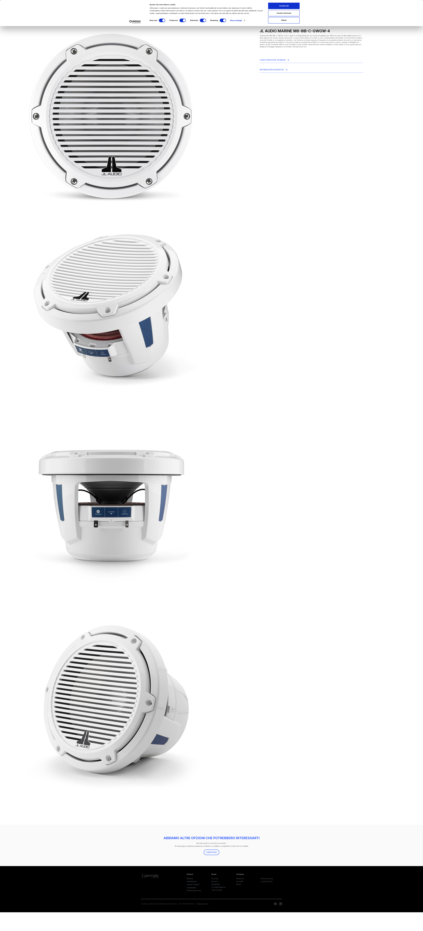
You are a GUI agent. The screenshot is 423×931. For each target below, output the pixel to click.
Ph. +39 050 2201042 (186, 903)
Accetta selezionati (284, 13)
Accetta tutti (284, 6)
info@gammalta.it (202, 903)
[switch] (183, 20)
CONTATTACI (211, 852)
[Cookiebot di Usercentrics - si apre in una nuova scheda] (135, 21)
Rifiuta (283, 20)
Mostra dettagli (236, 20)
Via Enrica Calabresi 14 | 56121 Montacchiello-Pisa (159, 903)
